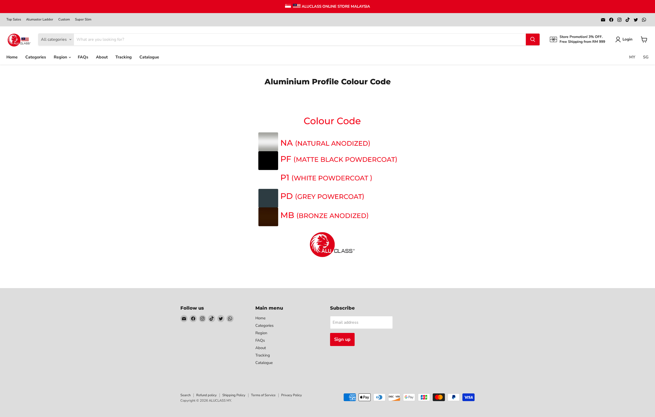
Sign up (342, 339)
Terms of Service (263, 395)
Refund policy (206, 395)
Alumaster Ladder (39, 20)
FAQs (83, 57)
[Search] (533, 39)
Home (12, 57)
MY (632, 57)
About (102, 57)
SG (646, 57)
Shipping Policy (233, 395)
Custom (64, 20)
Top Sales (13, 20)
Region (61, 57)
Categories (35, 57)
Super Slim (83, 20)
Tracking (123, 57)
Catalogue (149, 57)
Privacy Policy (291, 395)
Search (185, 395)
